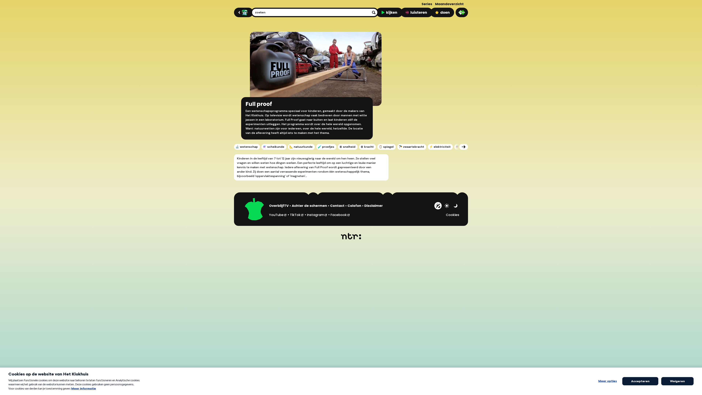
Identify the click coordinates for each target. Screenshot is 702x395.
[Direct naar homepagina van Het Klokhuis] (254, 209)
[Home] (243, 12)
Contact (337, 205)
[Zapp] (462, 12)
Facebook (340, 214)
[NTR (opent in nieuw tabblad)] (351, 236)
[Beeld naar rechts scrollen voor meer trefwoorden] (463, 147)
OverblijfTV (279, 205)
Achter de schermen (309, 205)
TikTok (297, 214)
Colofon (354, 205)
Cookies (452, 214)
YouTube (278, 214)
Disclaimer (373, 205)
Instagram (317, 214)
